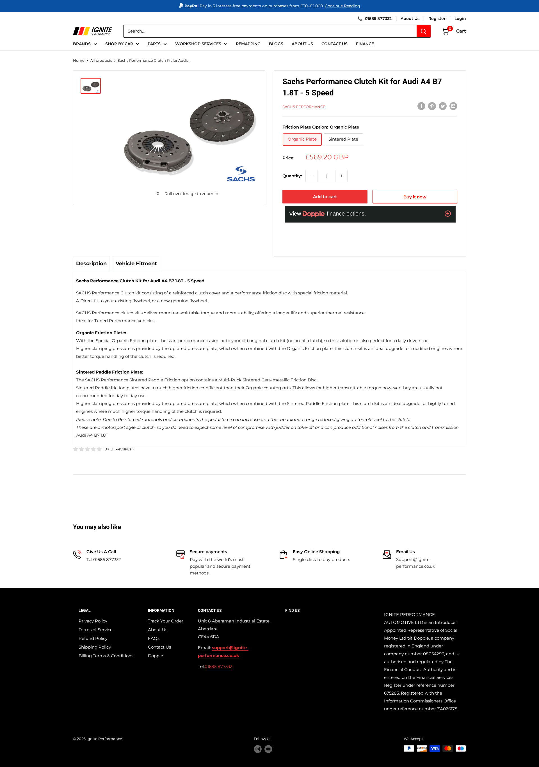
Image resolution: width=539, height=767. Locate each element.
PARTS (154, 43)
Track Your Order (165, 621)
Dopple (155, 655)
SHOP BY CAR (119, 43)
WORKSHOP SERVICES (198, 43)
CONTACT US (334, 43)
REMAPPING (248, 43)
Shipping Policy (95, 647)
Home (78, 60)
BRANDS (82, 43)
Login (460, 18)
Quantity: (292, 175)
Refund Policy (93, 638)
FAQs (153, 638)
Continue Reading (342, 5)
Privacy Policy (93, 621)
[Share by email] (453, 106)
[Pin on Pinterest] (432, 106)
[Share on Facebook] (421, 106)
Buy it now (414, 197)
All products (101, 60)
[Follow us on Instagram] (258, 749)
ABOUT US (302, 43)
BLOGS (276, 43)
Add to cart (325, 196)
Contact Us (159, 647)
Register (437, 18)
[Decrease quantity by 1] (312, 176)
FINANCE (365, 43)
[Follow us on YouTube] (268, 749)
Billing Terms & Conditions (106, 655)
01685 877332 (378, 18)
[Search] (424, 31)
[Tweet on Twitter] (443, 106)
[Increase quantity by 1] (341, 176)
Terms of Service (96, 629)
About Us (410, 18)
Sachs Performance (303, 106)
